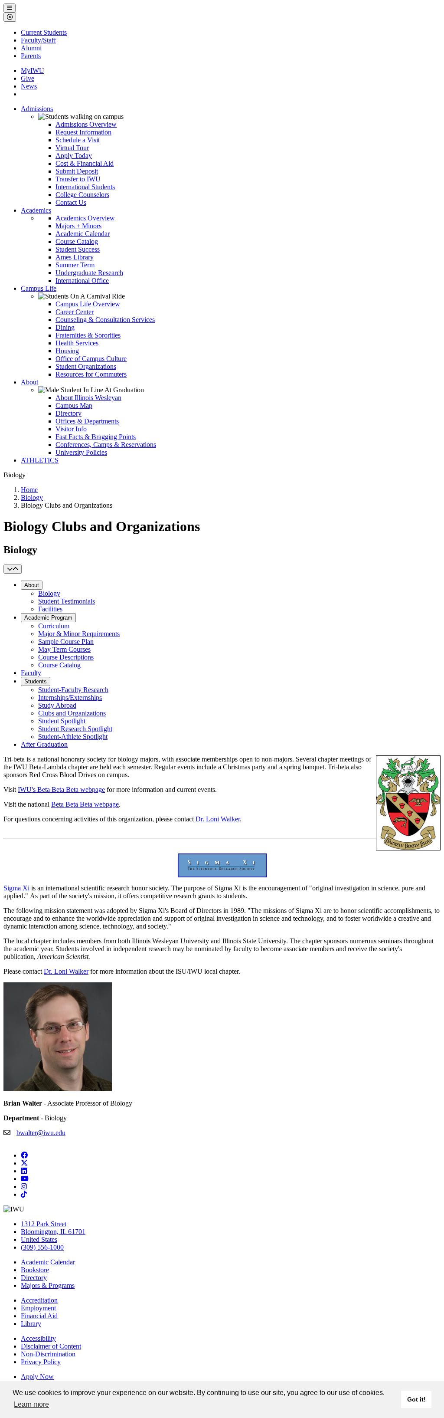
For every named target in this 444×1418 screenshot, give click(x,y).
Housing (67, 350)
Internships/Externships (70, 697)
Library (31, 1323)
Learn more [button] (31, 1404)
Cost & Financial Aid (85, 163)
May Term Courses (64, 649)
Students (35, 681)
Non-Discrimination (48, 1354)
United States (39, 1239)
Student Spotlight (61, 721)
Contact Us (71, 202)
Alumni (31, 48)
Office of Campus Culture (91, 358)
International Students (85, 186)
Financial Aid (39, 1316)
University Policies (81, 452)
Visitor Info (71, 429)
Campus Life (38, 288)
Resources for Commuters (91, 374)
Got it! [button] (416, 1399)
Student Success (78, 249)
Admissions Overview (86, 124)
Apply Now (37, 1376)
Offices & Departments (87, 421)
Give (27, 78)
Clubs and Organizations (72, 713)
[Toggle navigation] (12, 569)
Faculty (31, 672)
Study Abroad (57, 705)
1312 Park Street (43, 1224)
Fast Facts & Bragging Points (96, 436)
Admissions (37, 108)
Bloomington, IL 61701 (53, 1231)
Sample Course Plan (66, 641)
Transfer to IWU (78, 179)
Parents (31, 55)
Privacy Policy (41, 1361)
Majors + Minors (78, 226)
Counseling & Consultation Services (105, 319)
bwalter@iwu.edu (40, 1132)
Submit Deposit (77, 171)
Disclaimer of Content (51, 1346)
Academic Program (48, 617)
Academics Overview (85, 218)
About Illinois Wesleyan (88, 397)
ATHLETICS (40, 460)
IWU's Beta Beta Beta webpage (61, 789)
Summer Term (75, 265)
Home (29, 489)
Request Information (83, 132)
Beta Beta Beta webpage (85, 804)
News (29, 86)
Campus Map (74, 405)
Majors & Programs (48, 1285)
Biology (32, 497)
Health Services (77, 343)
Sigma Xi (16, 888)
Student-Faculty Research (73, 689)
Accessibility (38, 1338)
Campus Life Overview (88, 304)
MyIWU (32, 70)
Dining (65, 327)
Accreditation (39, 1300)
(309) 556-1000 (42, 1247)
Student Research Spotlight (75, 728)
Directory (69, 413)
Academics (36, 210)
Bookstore (35, 1270)
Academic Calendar (83, 233)
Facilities (50, 609)
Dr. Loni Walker (218, 819)
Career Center (75, 311)
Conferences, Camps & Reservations (106, 444)
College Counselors (82, 194)
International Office (82, 280)
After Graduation (44, 744)
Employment (38, 1308)
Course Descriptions (66, 657)
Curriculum (53, 626)
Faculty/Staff (38, 40)
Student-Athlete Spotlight (73, 736)
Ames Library (75, 257)
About (29, 382)
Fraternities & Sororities (88, 335)
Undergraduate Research (89, 272)
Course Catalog (77, 241)
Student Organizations (86, 366)
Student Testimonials (66, 601)
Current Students (44, 32)
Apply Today (74, 155)
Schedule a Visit (78, 140)
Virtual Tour (72, 147)
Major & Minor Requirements (79, 633)
